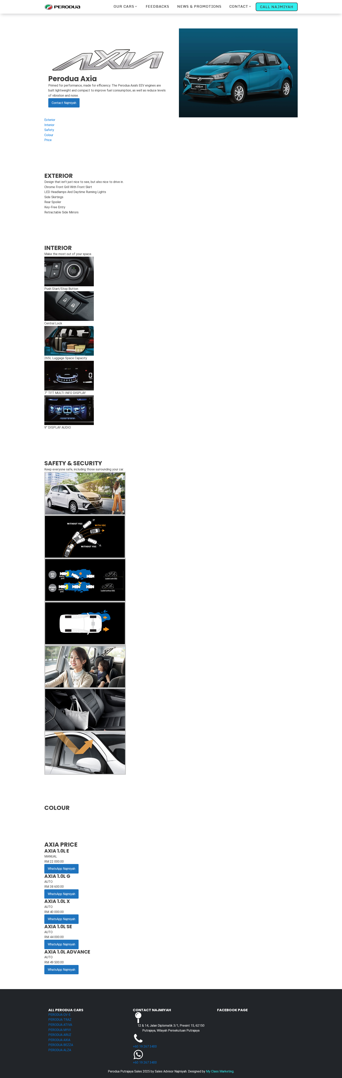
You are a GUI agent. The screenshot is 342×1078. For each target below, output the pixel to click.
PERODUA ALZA (59, 1050)
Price (48, 140)
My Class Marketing (220, 1071)
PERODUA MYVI (59, 1030)
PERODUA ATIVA (60, 1025)
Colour (48, 135)
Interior (49, 125)
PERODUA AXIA (59, 1040)
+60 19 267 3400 (145, 1046)
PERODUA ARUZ (59, 1035)
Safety (49, 130)
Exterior (49, 120)
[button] (126, 6)
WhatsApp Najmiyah (61, 869)
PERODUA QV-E (59, 1015)
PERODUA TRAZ (59, 1019)
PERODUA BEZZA (60, 1045)
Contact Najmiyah (64, 103)
